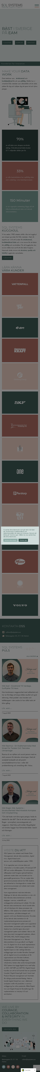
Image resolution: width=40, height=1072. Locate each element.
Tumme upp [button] (23, 540)
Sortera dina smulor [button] (10, 540)
